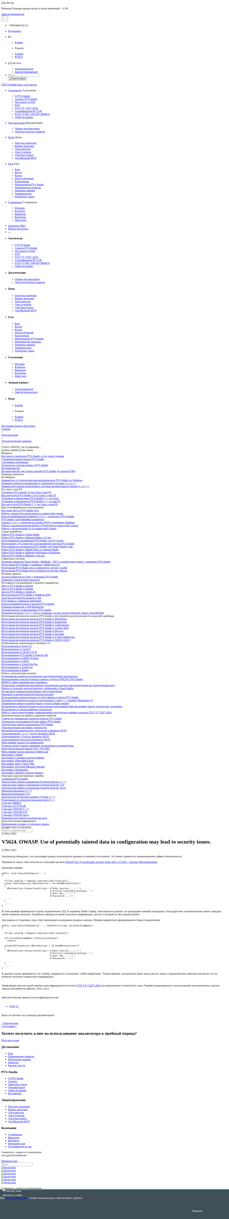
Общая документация (27, 128)
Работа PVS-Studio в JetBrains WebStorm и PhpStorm (30, 552)
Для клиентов (23, 149)
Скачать (12, 1081)
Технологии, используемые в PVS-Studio (24, 465)
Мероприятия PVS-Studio (29, 184)
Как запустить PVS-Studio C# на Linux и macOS (28, 495)
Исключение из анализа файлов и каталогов (26, 709)
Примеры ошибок (25, 190)
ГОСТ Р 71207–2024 (26, 108)
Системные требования (14, 462)
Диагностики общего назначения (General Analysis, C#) (32, 784)
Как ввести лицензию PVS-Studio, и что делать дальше (32, 456)
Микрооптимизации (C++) (16, 790)
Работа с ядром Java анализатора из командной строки (32, 513)
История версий (10, 468)
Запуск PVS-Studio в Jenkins (17, 588)
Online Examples (24, 117)
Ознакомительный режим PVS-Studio (22, 459)
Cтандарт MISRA (11, 802)
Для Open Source (24, 155)
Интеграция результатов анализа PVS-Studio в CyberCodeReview (38, 637)
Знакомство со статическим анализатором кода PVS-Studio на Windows (41, 480)
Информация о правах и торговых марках (25, 824)
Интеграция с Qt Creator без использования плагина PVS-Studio (37, 543)
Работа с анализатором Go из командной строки (28, 528)
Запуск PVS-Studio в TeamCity (18, 591)
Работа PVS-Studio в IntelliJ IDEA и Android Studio (30, 549)
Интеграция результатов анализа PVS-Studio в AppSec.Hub (35, 628)
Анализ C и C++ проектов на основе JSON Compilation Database (38, 522)
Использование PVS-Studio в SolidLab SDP (25, 594)
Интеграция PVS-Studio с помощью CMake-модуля (30, 564)
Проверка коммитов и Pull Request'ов (22, 606)
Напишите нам (16, 1143)
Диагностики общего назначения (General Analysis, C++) (33, 781)
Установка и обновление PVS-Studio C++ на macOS (30, 501)
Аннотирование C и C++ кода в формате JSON (28, 733)
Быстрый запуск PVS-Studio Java (20, 510)
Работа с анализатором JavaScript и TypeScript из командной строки (39, 525)
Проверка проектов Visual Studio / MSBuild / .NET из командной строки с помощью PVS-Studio (55, 561)
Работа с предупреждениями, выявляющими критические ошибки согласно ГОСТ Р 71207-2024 (56, 712)
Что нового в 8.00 (25, 102)
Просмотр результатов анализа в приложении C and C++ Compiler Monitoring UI (47, 700)
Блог (10, 163)
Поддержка (14, 31)
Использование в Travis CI (16, 646)
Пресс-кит (20, 220)
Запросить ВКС (17, 225)
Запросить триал (17, 1084)
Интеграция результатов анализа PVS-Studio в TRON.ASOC (35, 640)
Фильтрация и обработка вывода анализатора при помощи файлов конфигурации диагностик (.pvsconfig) (61, 706)
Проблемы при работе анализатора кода (24, 818)
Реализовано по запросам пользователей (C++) (28, 799)
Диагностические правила (30, 131)
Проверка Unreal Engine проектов (20, 579)
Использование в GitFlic (15, 661)
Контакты (20, 217)
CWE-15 (13, 1006)
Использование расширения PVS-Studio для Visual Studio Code (37, 546)
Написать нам (9, 1161)
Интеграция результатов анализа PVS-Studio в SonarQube (34, 622)
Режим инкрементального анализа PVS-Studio (27, 603)
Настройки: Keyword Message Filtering (23, 766)
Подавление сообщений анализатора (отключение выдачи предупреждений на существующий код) (58, 685)
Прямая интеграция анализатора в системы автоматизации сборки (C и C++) (45, 486)
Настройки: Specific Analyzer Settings (22, 772)
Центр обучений (24, 178)
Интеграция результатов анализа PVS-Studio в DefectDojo (34, 619)
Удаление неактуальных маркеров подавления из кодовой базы (37, 745)
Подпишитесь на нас (20, 1146)
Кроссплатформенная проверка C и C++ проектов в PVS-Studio (37, 516)
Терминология (23, 193)
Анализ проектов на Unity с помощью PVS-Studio (29, 576)
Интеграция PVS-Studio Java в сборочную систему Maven (34, 570)
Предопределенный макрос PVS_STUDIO (25, 748)
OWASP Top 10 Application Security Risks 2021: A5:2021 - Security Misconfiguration (111, 862)
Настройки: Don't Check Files (17, 763)
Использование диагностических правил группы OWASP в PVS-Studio (42, 679)
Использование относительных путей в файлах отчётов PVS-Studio (39, 697)
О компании (15, 202)
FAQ (17, 105)
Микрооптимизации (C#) (15, 793)
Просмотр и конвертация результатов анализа (27, 694)
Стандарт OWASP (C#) (14, 812)
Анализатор (15, 90)
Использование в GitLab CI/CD (19, 652)
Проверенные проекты (28, 187)
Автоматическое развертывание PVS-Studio (26, 609)
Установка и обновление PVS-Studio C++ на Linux (30, 498)
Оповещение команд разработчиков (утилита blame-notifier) (35, 703)
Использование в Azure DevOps (19, 664)
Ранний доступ (16, 1065)
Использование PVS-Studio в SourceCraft (24, 655)
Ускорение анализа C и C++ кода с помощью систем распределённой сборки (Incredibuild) (52, 613)
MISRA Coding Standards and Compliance (24, 682)
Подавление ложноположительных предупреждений (31, 691)
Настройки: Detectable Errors (17, 760)
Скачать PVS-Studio (26, 99)
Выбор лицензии (24, 146)
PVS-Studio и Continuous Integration (21, 600)
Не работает (15, 1093)
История (19, 208)
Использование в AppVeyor (17, 667)
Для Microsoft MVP (26, 158)
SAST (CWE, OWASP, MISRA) (32, 114)
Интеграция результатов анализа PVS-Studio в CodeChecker (35, 625)
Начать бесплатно (18, 228)
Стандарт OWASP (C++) (15, 809)
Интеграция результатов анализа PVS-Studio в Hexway (32, 631)
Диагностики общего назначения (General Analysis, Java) (33, 787)
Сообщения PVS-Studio (14, 778)
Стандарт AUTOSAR (13, 806)
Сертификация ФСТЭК (28, 111)
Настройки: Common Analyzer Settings (22, 757)
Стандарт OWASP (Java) (15, 815)
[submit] (17, 79)
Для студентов (23, 152)
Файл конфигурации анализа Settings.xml (24, 751)
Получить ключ (10, 1040)
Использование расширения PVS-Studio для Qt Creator (32, 540)
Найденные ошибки (19, 1059)
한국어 (19, 57)
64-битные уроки (24, 196)
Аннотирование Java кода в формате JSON (25, 739)
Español (19, 53)
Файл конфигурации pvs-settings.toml (22, 742)
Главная (5, 429)
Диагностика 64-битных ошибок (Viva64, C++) (28, 796)
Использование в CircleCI (16, 649)
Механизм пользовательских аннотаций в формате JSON (34, 730)
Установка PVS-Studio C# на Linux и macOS (26, 492)
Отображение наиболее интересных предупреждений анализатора (39, 676)
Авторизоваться (24, 68)
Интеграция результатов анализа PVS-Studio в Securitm (32, 634)
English (19, 42)
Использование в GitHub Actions (19, 658)
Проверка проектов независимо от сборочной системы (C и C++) (38, 483)
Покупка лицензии (26, 143)
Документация (16, 122)
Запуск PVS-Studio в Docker (17, 585)
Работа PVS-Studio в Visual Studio (20, 534)
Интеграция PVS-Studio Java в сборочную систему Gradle (34, 567)
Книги (18, 175)
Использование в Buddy (15, 670)
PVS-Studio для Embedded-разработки (22, 519)
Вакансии (20, 214)
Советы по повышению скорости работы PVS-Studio (31, 718)
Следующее (9, 1026)
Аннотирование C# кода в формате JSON (25, 736)
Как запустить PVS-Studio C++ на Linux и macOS (29, 504)
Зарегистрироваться (12, 14)
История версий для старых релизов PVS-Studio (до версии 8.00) (38, 471)
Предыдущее (9, 1023)
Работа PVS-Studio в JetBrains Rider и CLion (26, 537)
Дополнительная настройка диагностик (24, 727)
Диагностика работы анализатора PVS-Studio (27, 724)
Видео (18, 172)
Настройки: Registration (14, 769)
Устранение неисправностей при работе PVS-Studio (31, 721)
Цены (11, 137)
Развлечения (22, 181)
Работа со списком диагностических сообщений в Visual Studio (37, 688)
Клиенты (20, 211)
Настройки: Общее (12, 754)
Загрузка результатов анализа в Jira (21, 597)
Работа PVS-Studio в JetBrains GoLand (22, 555)
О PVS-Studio (22, 96)
